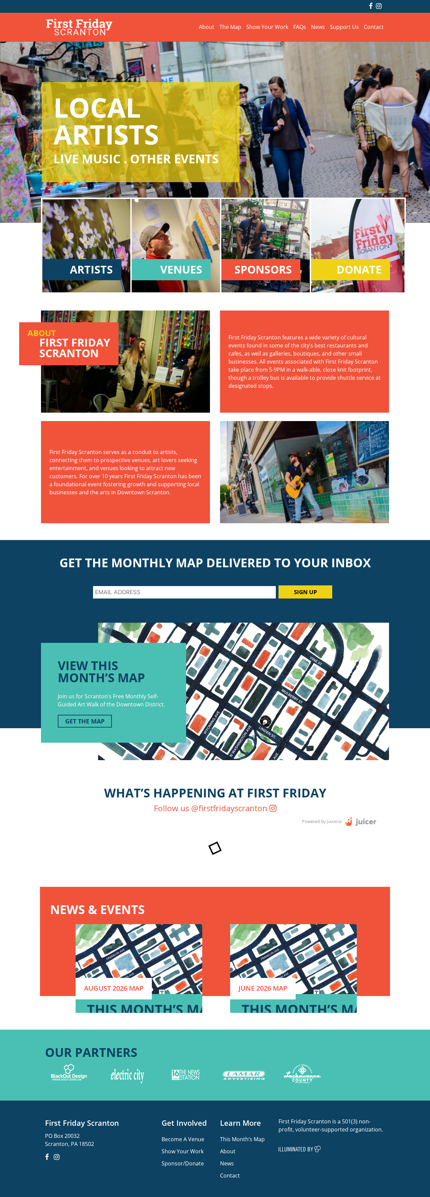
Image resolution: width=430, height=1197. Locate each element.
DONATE (359, 269)
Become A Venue (183, 1139)
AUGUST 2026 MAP (113, 988)
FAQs (299, 26)
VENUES (181, 269)
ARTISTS (91, 269)
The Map (230, 26)
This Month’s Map (242, 1139)
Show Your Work (267, 26)
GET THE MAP (84, 721)
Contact (374, 26)
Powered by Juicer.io (322, 821)
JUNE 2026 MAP (263, 988)
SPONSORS (263, 269)
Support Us (344, 26)
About (206, 26)
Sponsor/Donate (183, 1163)
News (318, 26)
